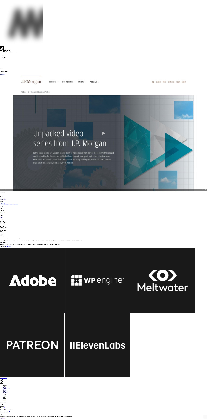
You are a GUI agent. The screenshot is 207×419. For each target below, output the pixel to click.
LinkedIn (4, 396)
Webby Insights (5, 391)
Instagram (4, 395)
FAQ (3, 389)
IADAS (4, 386)
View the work (2, 212)
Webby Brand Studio (6, 388)
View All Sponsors (7, 246)
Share (5, 57)
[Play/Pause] (1, 190)
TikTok (4, 397)
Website (1, 217)
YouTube (4, 398)
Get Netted (4, 390)
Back (2, 57)
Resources (4, 387)
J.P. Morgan (2, 74)
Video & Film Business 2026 (2, 199)
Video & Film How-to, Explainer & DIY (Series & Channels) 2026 (9, 204)
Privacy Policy (5, 392)
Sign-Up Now (2, 418)
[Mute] (202, 190)
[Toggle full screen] (205, 190)
